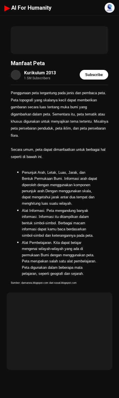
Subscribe (94, 75)
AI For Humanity (27, 8)
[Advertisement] (59, 40)
